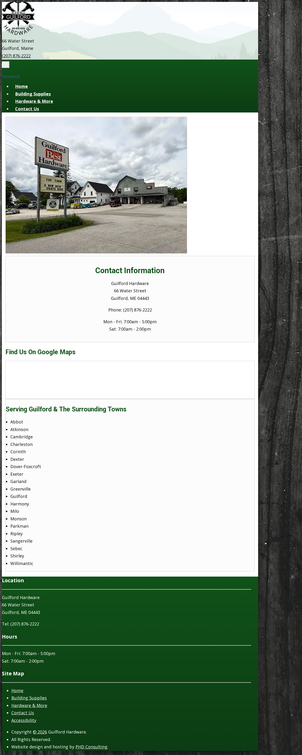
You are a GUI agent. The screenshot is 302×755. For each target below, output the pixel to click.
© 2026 (40, 732)
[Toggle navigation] (5, 64)
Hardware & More (34, 101)
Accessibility (23, 720)
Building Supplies (33, 94)
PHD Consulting (91, 747)
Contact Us (27, 109)
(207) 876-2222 (16, 56)
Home (21, 86)
